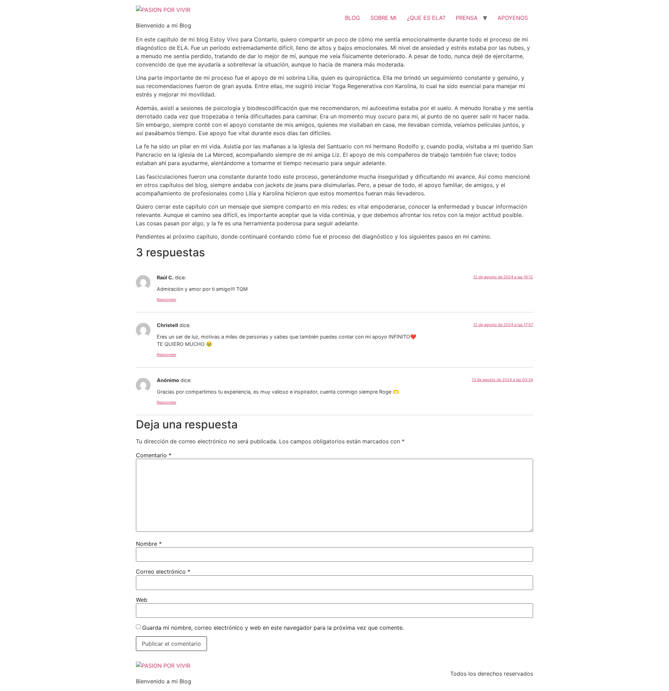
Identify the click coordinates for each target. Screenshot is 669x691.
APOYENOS (513, 17)
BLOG (352, 17)
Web (141, 600)
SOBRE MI (383, 17)
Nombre (149, 543)
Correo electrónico (163, 571)
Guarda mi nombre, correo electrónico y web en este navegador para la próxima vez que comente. (273, 627)
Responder (166, 299)
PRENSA (467, 17)
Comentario (153, 455)
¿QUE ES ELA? (426, 17)
